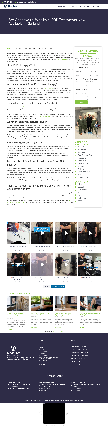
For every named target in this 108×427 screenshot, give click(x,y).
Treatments (72, 6)
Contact (104, 6)
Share (48, 425)
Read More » (9, 329)
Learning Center (82, 2)
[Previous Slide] (40, 412)
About (51, 6)
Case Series (94, 2)
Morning (87, 79)
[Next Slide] (68, 412)
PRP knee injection (44, 116)
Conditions (61, 6)
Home (8, 48)
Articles (42, 364)
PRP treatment (48, 88)
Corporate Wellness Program (50, 357)
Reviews (96, 6)
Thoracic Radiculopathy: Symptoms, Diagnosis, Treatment (15, 315)
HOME (45, 6)
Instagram (55, 425)
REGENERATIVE (85, 6)
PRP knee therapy (63, 59)
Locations (55, 2)
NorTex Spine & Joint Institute (17, 107)
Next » (62, 331)
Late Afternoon (88, 81)
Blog (102, 2)
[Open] (18, 233)
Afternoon (95, 79)
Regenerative (43, 355)
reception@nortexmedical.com (18, 359)
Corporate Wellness (68, 2)
